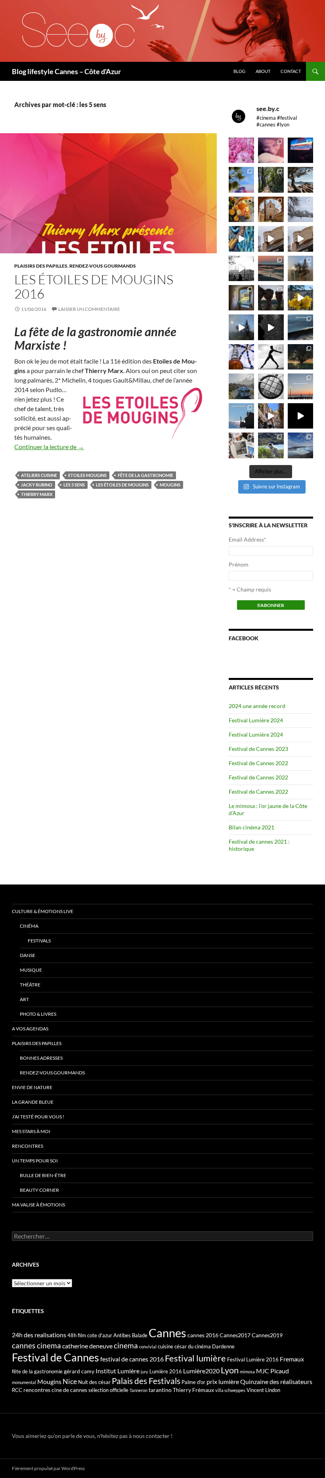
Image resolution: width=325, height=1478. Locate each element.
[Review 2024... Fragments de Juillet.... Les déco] (241, 357)
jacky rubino (36, 484)
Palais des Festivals (146, 1381)
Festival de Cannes (55, 1357)
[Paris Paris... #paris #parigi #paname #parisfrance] (300, 238)
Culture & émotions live (42, 911)
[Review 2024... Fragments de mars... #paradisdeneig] (270, 386)
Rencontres (27, 1146)
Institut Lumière (118, 1371)
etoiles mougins (87, 475)
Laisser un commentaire (89, 309)
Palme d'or (193, 1382)
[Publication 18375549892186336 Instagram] (241, 238)
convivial (148, 1346)
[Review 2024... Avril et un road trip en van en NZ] (241, 386)
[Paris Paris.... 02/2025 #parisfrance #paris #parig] (270, 238)
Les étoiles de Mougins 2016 (93, 286)
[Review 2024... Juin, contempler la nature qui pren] (270, 357)
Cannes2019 (267, 1335)
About (263, 71)
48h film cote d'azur (89, 1335)
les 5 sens (74, 484)
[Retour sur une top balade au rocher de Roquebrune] (270, 297)
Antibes (122, 1335)
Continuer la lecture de (49, 446)
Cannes (167, 1333)
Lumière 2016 (165, 1371)
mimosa (247, 1371)
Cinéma (29, 926)
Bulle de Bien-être (43, 1175)
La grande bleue (33, 1102)
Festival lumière (195, 1358)
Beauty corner (39, 1190)
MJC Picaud (272, 1371)
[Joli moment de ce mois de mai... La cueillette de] (241, 150)
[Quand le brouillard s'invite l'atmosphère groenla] (300, 445)
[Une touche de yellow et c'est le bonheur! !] (300, 297)
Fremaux (292, 1359)
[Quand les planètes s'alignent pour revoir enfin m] (300, 268)
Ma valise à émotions (38, 1205)
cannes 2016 (202, 1335)
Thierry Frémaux (193, 1389)
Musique (31, 970)
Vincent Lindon (263, 1390)
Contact (291, 71)
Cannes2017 (235, 1335)
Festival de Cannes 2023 (258, 748)
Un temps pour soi (35, 1161)
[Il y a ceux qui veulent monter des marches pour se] (300, 150)
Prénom (239, 564)
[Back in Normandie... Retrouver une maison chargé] (241, 327)
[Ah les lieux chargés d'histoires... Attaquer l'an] (241, 297)
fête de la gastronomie (145, 475)
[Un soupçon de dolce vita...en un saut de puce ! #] (270, 416)
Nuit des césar (94, 1382)
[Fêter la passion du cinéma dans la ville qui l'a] (241, 445)
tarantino (160, 1389)
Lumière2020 (201, 1371)
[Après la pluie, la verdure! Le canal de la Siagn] (270, 179)
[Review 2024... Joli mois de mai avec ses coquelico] (300, 357)
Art (24, 999)
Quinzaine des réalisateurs (276, 1381)
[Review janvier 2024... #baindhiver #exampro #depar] (241, 416)
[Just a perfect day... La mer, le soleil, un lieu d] (270, 268)
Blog (239, 71)
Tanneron (138, 1390)
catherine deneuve (87, 1346)
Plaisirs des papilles (40, 266)
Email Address (247, 539)
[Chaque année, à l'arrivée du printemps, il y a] (241, 209)
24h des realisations (39, 1334)
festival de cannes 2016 (132, 1359)
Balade (139, 1335)
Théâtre (30, 985)
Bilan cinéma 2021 (251, 827)
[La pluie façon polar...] (270, 327)
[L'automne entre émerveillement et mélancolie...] (300, 416)
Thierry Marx (36, 494)
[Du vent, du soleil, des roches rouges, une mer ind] (300, 179)
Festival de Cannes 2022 (258, 763)
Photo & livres (38, 1014)
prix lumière (222, 1381)
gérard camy (79, 1371)
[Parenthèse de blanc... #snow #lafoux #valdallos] (300, 209)
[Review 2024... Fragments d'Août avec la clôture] (300, 327)
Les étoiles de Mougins (122, 484)
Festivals (39, 941)
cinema (126, 1345)
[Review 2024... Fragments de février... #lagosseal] (300, 386)
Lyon (230, 1370)
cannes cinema (36, 1345)
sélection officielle (108, 1390)
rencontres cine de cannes (55, 1389)
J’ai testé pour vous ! (38, 1117)
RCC (17, 1390)
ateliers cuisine (39, 475)
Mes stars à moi (31, 1131)
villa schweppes (230, 1390)
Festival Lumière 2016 (253, 1359)
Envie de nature (32, 1087)
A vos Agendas (30, 1029)
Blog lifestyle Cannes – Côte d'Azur (66, 71)
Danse (27, 955)
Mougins (170, 484)
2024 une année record (257, 706)
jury (144, 1371)
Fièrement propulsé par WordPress (48, 1468)
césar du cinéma (192, 1346)
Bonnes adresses (41, 1058)
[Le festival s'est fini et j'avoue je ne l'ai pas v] (270, 150)
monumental (24, 1382)
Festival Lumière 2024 (256, 720)
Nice (70, 1381)
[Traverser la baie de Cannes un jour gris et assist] (270, 209)
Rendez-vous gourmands (102, 266)
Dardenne (223, 1346)
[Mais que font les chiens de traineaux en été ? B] (270, 445)
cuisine (165, 1346)
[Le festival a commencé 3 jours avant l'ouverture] (241, 179)
